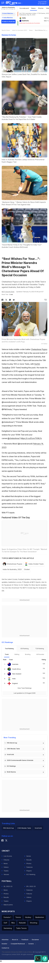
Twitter (26, 585)
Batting (17, 654)
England (15, 683)
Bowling (27, 654)
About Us (15, 939)
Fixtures (6, 860)
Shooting (33, 923)
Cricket (27, 569)
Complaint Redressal (18, 944)
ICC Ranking (30, 874)
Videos (6, 867)
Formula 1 (7, 917)
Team (7, 654)
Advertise (5, 939)
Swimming (8, 928)
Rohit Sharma (11, 772)
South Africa (16, 669)
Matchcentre (8, 905)
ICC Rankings (11, 766)
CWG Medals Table (13, 749)
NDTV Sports (36, 582)
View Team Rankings (25, 688)
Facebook (7, 585)
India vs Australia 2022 (19, 30)
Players (29, 871)
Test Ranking (9, 648)
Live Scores (8, 856)
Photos (41, 8)
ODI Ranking (24, 648)
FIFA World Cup (12, 743)
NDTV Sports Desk (8, 292)
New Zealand (16, 674)
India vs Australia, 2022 (12, 569)
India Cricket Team (36, 564)
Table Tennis (21, 928)
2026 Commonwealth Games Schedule (20, 760)
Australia (15, 664)
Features (29, 867)
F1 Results (26, 582)
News (33, 8)
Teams (6, 871)
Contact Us (5, 948)
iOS (3, 591)
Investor (4, 944)
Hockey (28, 917)
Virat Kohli (10, 754)
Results (29, 860)
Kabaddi (22, 923)
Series (28, 856)
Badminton (39, 917)
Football (21, 579)
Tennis (18, 917)
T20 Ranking (39, 648)
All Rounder (40, 654)
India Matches (8, 17)
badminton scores (14, 582)
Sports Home (6, 30)
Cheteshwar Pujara (39, 349)
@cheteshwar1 (14, 438)
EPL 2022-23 (31, 886)
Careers (31, 944)
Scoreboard (24, 8)
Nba (13, 923)
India (13, 678)
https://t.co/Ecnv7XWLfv (31, 438)
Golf (5, 923)
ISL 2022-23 (8, 886)
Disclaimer (35, 939)
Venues (6, 874)
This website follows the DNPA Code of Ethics (17, 952)
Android (41, 588)
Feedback (25, 939)
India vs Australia (8, 8)
